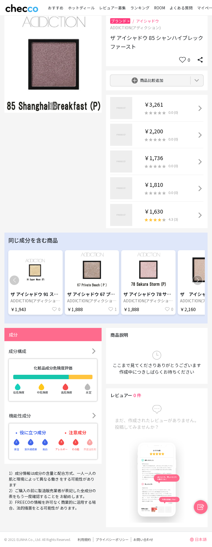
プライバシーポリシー (112, 539)
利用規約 (84, 539)
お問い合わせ (143, 539)
